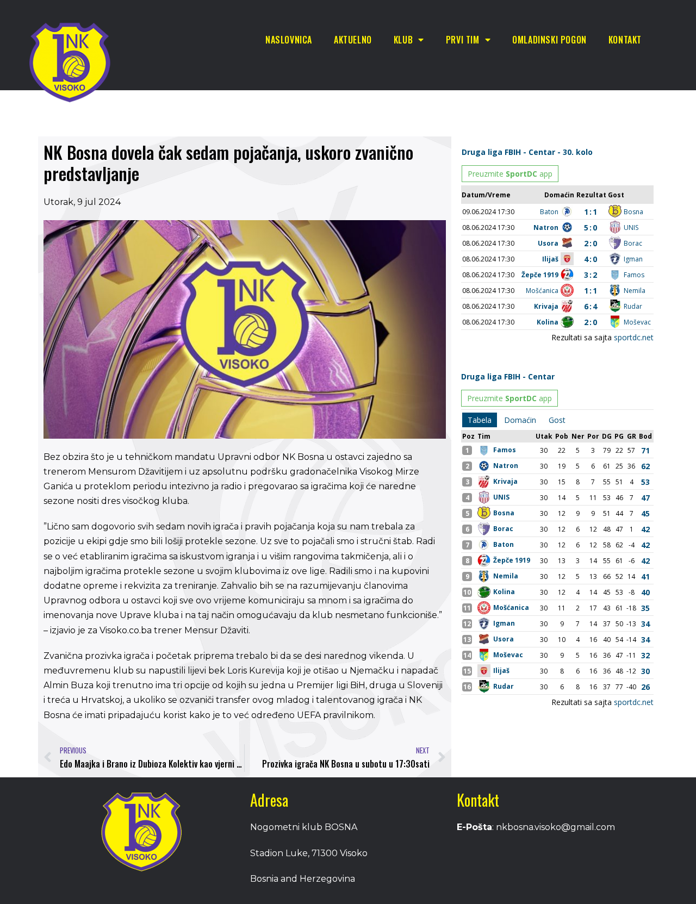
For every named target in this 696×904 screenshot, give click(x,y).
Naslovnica (288, 39)
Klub (403, 39)
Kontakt (625, 39)
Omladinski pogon (549, 39)
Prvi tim (463, 39)
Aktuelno (353, 39)
